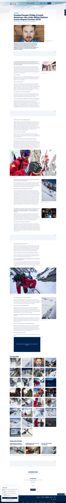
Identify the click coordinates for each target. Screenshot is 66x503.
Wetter (28, 3)
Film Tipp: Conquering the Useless (46, 444)
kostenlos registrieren (33, 480)
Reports (32, 3)
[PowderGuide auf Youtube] (65, 13)
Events (41, 3)
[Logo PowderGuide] (13, 4)
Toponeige (17, 105)
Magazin (37, 3)
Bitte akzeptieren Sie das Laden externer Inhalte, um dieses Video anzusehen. (27, 344)
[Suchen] (54, 3)
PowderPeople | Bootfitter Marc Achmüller (32, 444)
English (37, 0)
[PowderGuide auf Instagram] (65, 11)
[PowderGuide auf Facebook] (65, 10)
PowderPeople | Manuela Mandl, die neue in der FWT (16, 444)
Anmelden (33, 489)
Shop (45, 3)
